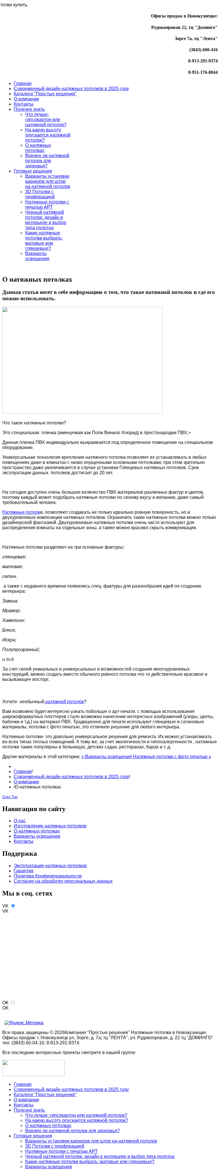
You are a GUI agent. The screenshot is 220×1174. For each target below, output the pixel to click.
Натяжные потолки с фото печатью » (172, 756)
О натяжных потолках (37, 831)
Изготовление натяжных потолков (50, 825)
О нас (20, 820)
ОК (5, 1002)
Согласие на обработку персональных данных (63, 881)
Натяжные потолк (21, 512)
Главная (23, 771)
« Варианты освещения (107, 756)
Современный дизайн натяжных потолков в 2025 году (71, 776)
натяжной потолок (64, 701)
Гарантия (24, 870)
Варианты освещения (37, 836)
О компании (26, 781)
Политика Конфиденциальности (48, 875)
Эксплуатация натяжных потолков (50, 865)
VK (5, 906)
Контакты (24, 841)
